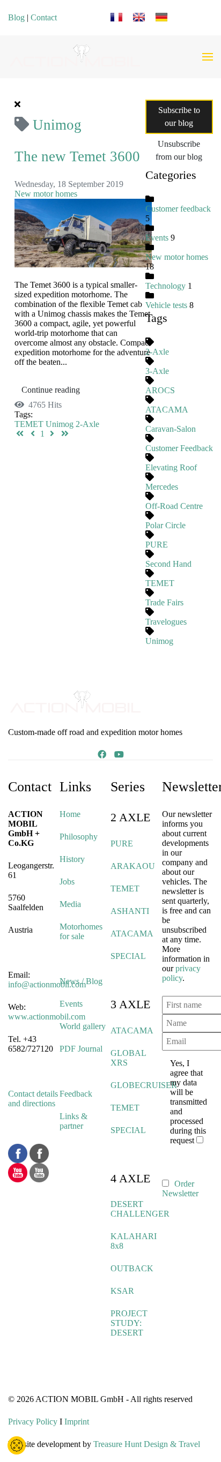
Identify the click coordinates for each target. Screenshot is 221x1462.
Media (70, 904)
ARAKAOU (132, 866)
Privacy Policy (32, 1421)
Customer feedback (178, 208)
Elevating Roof (171, 467)
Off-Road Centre (174, 506)
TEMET (28, 424)
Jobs (67, 881)
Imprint (76, 1421)
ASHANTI (129, 911)
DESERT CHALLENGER (140, 1208)
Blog (16, 17)
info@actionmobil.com (47, 984)
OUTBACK (131, 1268)
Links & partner (73, 1121)
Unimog (59, 424)
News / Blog (81, 981)
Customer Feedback (179, 448)
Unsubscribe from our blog (179, 150)
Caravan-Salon (170, 428)
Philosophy (79, 836)
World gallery (83, 1026)
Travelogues (166, 621)
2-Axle (87, 424)
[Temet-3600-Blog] (83, 231)
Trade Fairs (164, 602)
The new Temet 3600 (77, 156)
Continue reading (50, 389)
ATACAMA (166, 409)
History (72, 859)
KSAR (122, 1290)
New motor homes (45, 193)
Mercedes (161, 486)
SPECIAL (128, 956)
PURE (156, 544)
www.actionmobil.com (46, 1016)
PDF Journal (81, 1048)
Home (70, 814)
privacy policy (181, 973)
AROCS (160, 390)
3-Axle (157, 371)
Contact (44, 17)
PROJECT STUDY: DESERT (129, 1323)
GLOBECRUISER (143, 1085)
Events (156, 237)
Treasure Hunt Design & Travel (146, 1444)
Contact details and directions (33, 1098)
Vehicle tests (166, 305)
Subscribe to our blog (179, 117)
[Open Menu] (207, 56)
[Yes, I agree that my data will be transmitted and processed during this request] (201, 1140)
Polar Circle (165, 525)
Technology (165, 285)
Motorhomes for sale (81, 931)
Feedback (76, 1093)
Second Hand (168, 563)
